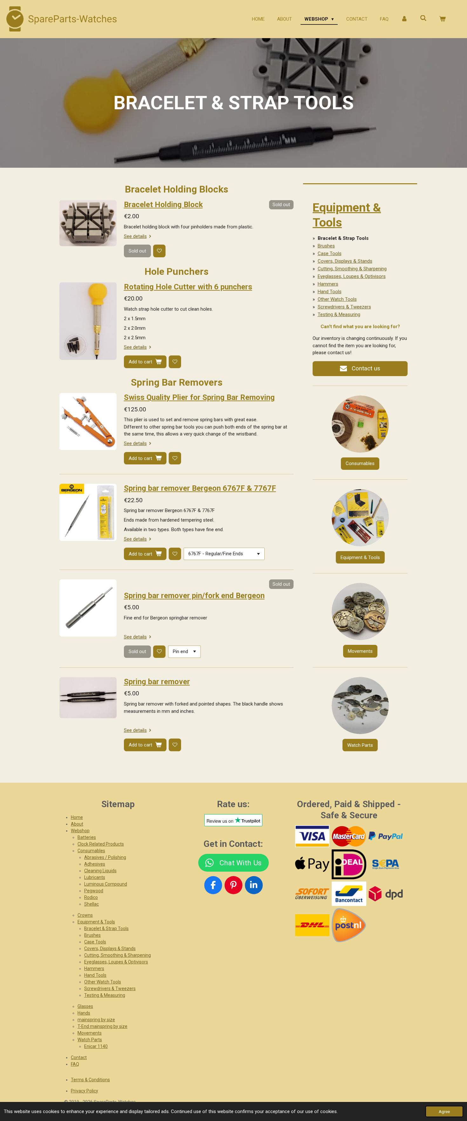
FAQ (75, 1064)
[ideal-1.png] (349, 864)
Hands (84, 1013)
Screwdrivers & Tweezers (344, 307)
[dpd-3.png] (385, 894)
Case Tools (330, 253)
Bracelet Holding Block (163, 204)
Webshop (80, 830)
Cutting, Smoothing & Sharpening (352, 269)
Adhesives (94, 864)
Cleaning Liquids (100, 870)
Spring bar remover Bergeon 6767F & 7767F (200, 488)
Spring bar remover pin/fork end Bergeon (194, 595)
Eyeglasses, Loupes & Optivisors (352, 276)
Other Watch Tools (337, 299)
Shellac (91, 904)
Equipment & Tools (96, 921)
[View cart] (442, 19)
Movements (90, 1033)
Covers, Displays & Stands (345, 261)
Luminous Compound (105, 884)
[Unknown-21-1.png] (349, 894)
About (77, 824)
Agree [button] (444, 1111)
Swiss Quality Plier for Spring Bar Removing (199, 397)
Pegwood (93, 890)
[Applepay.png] (312, 864)
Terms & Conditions (90, 1079)
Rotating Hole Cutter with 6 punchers (188, 286)
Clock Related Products (101, 844)
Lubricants (94, 877)
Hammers (328, 284)
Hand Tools (330, 291)
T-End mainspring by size (102, 1026)
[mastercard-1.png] (349, 836)
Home (77, 817)
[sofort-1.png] (312, 894)
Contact (79, 1057)
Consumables (91, 850)
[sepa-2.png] (385, 864)
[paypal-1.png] (385, 836)
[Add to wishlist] (159, 251)
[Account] (404, 19)
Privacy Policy (84, 1090)
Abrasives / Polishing (105, 857)
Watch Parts (90, 1039)
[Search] (423, 18)
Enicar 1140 (96, 1046)
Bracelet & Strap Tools (106, 928)
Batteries (87, 837)
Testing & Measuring (339, 314)
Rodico (91, 897)
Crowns (85, 915)
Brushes (326, 246)
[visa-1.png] (312, 836)
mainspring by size (96, 1019)
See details (135, 236)
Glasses (85, 1006)
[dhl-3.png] (312, 925)
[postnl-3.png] (349, 925)
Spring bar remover (157, 681)
